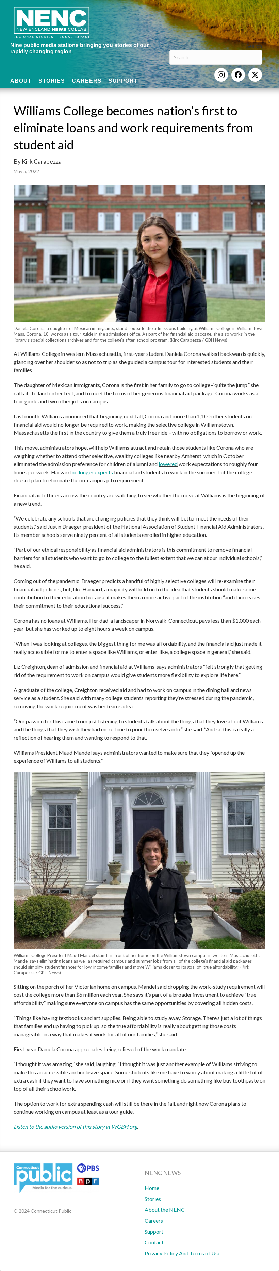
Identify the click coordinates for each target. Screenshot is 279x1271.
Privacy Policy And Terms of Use (182, 1253)
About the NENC (165, 1209)
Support (154, 1231)
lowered (168, 464)
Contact (154, 1242)
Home (152, 1188)
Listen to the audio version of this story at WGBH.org (75, 1126)
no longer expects (92, 472)
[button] (221, 75)
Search (254, 46)
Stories (153, 1198)
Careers (154, 1220)
